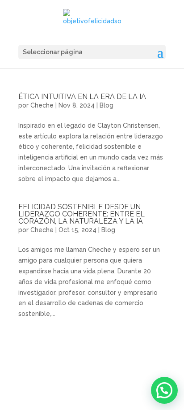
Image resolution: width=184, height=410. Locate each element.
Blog (106, 105)
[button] (164, 390)
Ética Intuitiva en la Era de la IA (82, 96)
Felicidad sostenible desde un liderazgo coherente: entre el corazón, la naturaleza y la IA (81, 214)
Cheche (42, 105)
